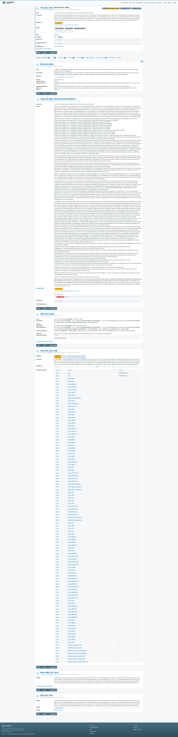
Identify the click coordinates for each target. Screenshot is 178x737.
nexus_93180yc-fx (72, 584)
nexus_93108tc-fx (72, 559)
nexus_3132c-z (71, 392)
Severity (38, 22)
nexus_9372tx (71, 631)
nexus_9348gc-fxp (72, 614)
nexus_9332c (71, 600)
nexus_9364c (71, 620)
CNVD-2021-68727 (47, 314)
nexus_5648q (71, 456)
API (91, 729)
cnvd (50, 315)
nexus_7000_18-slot (73, 475)
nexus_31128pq (72, 389)
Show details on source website (44, 341)
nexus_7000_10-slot (73, 473)
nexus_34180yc (72, 420)
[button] (173, 2)
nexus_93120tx (72, 567)
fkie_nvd (51, 352)
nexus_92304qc (72, 542)
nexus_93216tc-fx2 (72, 595)
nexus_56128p (71, 450)
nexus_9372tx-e (72, 634)
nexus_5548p (71, 439)
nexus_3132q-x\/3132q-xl (74, 398)
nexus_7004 (71, 492)
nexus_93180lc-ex (72, 575)
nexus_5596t (71, 445)
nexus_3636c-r (71, 437)
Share (45, 52)
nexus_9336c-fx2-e (72, 611)
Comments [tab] (61, 57)
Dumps (92, 733)
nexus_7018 (71, 500)
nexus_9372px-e (72, 628)
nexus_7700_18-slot (73, 509)
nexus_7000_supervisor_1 (74, 484)
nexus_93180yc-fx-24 (73, 586)
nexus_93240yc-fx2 (73, 598)
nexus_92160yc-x (72, 536)
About (169, 2)
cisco (55, 37)
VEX (130, 2)
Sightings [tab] (80, 57)
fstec (50, 66)
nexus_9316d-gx (72, 573)
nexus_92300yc (72, 539)
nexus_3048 (71, 381)
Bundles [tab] (71, 57)
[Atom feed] (141, 61)
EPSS (121, 8)
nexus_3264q (71, 414)
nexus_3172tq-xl (72, 406)
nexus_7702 (71, 523)
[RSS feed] (142, 61)
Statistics (160, 2)
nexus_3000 (71, 378)
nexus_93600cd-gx (72, 617)
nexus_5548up (71, 442)
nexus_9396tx (71, 639)
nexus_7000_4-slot (72, 478)
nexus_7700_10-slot (73, 506)
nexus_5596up (71, 448)
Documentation (94, 727)
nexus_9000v (71, 534)
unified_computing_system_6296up (77, 653)
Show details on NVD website (44, 48)
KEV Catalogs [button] (139, 2)
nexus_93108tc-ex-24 (73, 556)
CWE (134, 2)
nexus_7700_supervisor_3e (75, 520)
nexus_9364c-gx (72, 622)
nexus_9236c (71, 548)
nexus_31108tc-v (72, 387)
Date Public (39, 46)
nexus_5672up (71, 459)
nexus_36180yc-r (72, 434)
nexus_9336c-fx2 (72, 609)
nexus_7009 (71, 495)
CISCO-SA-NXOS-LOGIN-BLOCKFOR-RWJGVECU (58, 99)
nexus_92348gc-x (72, 545)
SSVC (37, 27)
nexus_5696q (71, 464)
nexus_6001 (71, 467)
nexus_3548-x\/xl (72, 431)
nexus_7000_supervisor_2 (74, 486)
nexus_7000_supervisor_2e (75, 489)
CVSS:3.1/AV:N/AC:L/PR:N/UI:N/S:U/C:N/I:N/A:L (67, 24)
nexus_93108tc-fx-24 (73, 561)
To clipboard (52, 52)
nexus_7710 (71, 528)
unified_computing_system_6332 (76, 659)
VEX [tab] (53, 57)
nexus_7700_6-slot (72, 514)
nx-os (69, 373)
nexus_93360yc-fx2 (73, 606)
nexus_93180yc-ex (72, 578)
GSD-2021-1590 (46, 695)
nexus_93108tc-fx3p (73, 564)
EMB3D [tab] (119, 57)
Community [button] (147, 2)
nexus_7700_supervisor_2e (75, 517)
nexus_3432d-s (72, 423)
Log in (165, 2)
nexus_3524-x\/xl (72, 428)
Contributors (93, 731)
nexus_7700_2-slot (72, 511)
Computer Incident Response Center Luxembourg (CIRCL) (21, 734)
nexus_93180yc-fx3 (73, 589)
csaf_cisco (51, 100)
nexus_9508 (71, 642)
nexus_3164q (71, 400)
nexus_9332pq (71, 603)
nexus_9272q (71, 550)
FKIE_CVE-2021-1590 (49, 351)
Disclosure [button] (154, 2)
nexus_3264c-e (71, 412)
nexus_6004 (71, 470)
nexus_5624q (71, 453)
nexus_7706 (71, 525)
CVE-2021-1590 (47, 8)
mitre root (60, 37)
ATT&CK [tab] (111, 57)
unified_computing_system (75, 645)
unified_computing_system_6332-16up (78, 661)
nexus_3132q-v (72, 395)
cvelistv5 (51, 9)
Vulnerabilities (124, 2)
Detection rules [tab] (101, 57)
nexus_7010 (71, 498)
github (50, 674)
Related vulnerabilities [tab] (42, 57)
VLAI (104, 8)
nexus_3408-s (71, 417)
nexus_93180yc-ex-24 (73, 581)
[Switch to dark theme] (175, 2)
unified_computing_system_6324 (76, 656)
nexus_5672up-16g (73, 462)
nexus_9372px (71, 625)
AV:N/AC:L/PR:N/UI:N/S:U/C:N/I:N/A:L (64, 77)
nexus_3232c (71, 409)
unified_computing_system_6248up (77, 650)
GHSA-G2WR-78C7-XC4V (49, 672)
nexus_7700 (71, 503)
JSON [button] (38, 52)
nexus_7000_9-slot (72, 481)
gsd (50, 697)
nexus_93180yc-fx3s (73, 592)
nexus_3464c (71, 425)
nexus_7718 (71, 531)
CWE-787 (56, 34)
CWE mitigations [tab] (90, 57)
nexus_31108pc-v (72, 384)
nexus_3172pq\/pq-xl (73, 403)
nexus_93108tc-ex (72, 553)
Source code (138, 729)
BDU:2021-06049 (47, 64)
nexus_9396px (71, 636)
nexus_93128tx (72, 570)
